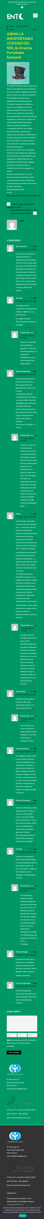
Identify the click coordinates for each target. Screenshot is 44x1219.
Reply (35, 246)
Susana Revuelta (22, 748)
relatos (12, 29)
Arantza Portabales (28, 332)
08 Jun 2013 (23, 26)
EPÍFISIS (19, 849)
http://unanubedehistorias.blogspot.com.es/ (24, 195)
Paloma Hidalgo (22, 952)
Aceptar (22, 1216)
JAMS (11, 26)
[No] (41, 1212)
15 (36, 29)
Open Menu (35, 15)
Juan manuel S (21, 246)
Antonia (19, 298)
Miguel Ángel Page (23, 371)
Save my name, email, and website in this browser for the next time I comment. (21, 1043)
